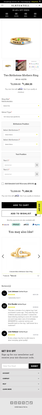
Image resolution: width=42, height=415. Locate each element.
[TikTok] (31, 402)
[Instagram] (15, 402)
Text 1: (6, 160)
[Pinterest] (19, 402)
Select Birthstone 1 (11, 130)
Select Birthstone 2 (11, 140)
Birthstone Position (21, 124)
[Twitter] (23, 402)
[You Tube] (27, 402)
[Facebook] (11, 402)
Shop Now (34, 2)
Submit (34, 366)
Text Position (21, 154)
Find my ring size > (7, 101)
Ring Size (7, 100)
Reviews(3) (6, 286)
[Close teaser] (36, 215)
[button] (39, 207)
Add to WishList (21, 213)
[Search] (36, 5)
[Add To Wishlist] (38, 276)
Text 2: (6, 170)
